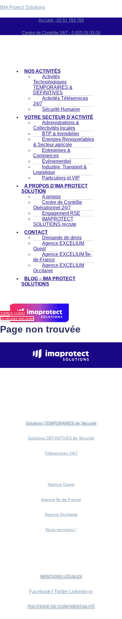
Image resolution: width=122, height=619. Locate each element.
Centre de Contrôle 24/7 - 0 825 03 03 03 (61, 32)
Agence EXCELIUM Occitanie (58, 268)
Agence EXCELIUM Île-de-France (62, 257)
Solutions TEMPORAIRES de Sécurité (61, 423)
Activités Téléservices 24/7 (60, 101)
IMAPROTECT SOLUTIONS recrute (54, 221)
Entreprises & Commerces (51, 153)
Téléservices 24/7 (61, 453)
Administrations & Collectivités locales (56, 125)
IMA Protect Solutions (22, 7)
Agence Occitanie (61, 514)
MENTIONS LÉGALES (61, 576)
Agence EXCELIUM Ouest (58, 246)
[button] (57, 188)
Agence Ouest (61, 484)
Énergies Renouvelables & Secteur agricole (63, 142)
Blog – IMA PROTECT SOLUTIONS (48, 281)
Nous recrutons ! (61, 529)
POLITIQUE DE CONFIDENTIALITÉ (61, 606)
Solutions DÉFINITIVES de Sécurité (61, 438)
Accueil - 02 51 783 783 (61, 20)
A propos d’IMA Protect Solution (54, 188)
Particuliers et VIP (61, 177)
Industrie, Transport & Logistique (60, 169)
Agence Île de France (61, 499)
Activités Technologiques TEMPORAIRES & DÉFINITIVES (53, 84)
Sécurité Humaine (61, 109)
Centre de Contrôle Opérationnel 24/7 (57, 205)
